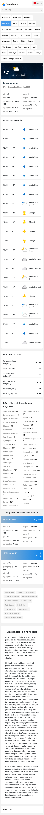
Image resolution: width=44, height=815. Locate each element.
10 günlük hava (10, 609)
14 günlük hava (23, 609)
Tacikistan (27, 18)
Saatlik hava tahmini (12, 596)
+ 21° (11, 415)
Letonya (37, 29)
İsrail (34, 47)
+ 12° (9, 448)
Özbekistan (6, 18)
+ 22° (10, 430)
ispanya (26, 47)
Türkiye (38, 53)
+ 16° (9, 444)
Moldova (14, 35)
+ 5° (7, 466)
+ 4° (8, 459)
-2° (27, 503)
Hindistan (17, 47)
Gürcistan (28, 29)
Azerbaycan (6, 29)
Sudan (30, 53)
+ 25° (8, 426)
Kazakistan (17, 18)
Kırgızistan (6, 23)
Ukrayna (23, 23)
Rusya (15, 23)
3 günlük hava (26, 601)
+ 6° (9, 437)
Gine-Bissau (6, 47)
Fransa (30, 41)
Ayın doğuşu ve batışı (12, 613)
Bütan (23, 41)
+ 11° (29, 478)
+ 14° (10, 411)
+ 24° (28, 425)
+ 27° (8, 477)
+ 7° (8, 463)
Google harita (9, 592)
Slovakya (22, 53)
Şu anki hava (30, 592)
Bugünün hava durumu (29, 596)
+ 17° (12, 419)
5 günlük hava (9, 605)
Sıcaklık (20, 592)
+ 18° (9, 441)
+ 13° (10, 498)
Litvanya (5, 35)
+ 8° (11, 422)
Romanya (12, 53)
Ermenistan (18, 29)
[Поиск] (41, 10)
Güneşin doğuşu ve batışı (13, 617)
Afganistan (6, 41)
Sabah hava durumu (11, 601)
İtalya (4, 53)
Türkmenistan (25, 35)
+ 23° (28, 456)
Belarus (15, 41)
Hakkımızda (7, 810)
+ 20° (12, 506)
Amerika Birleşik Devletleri (11, 59)
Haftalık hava (21, 605)
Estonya (36, 35)
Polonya (32, 23)
